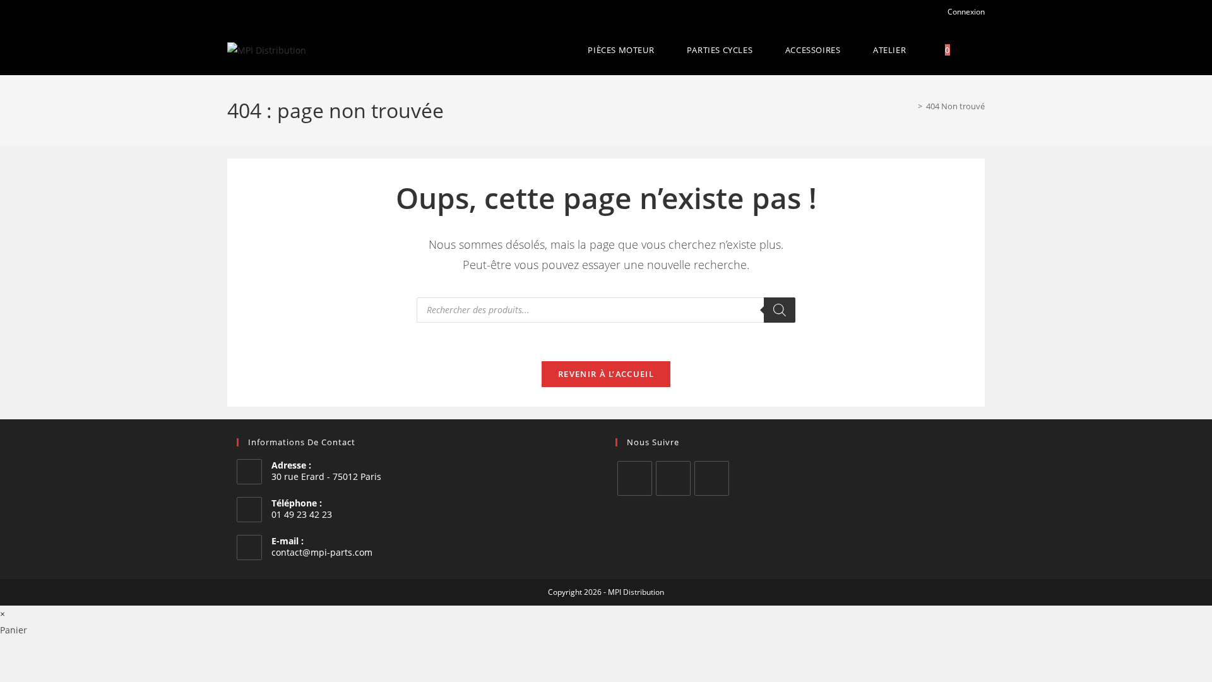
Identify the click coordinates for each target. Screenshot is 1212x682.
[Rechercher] (779, 310)
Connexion (965, 11)
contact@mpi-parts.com (321, 552)
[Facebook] (634, 478)
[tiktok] (711, 478)
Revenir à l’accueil (606, 374)
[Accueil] (911, 106)
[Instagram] (673, 478)
